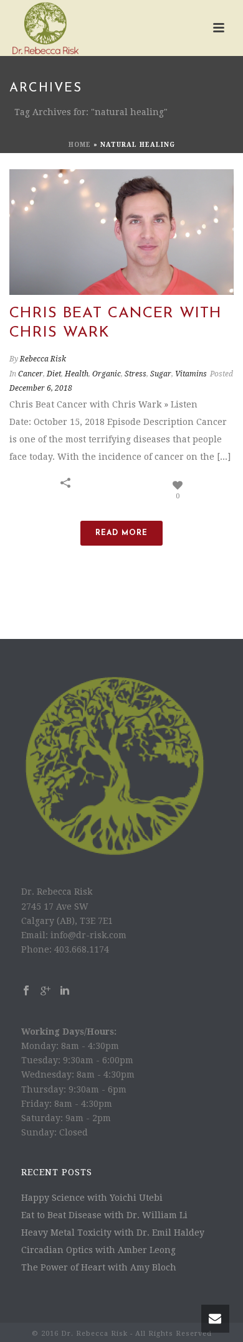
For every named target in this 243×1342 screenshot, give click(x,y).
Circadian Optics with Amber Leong (98, 1250)
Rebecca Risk (43, 359)
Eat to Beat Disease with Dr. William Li (104, 1215)
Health (76, 374)
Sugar (160, 374)
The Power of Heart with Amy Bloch (98, 1267)
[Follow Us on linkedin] (65, 991)
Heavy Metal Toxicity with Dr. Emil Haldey (112, 1232)
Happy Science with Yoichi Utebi (92, 1198)
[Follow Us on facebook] (26, 991)
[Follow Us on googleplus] (45, 991)
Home (80, 144)
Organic (106, 374)
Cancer (30, 374)
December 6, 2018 (40, 388)
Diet (54, 374)
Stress (135, 374)
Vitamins (191, 374)
